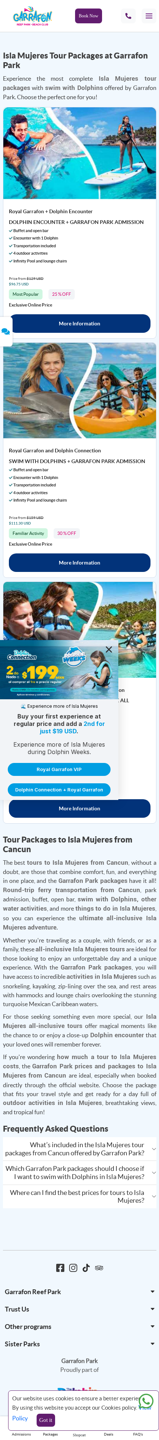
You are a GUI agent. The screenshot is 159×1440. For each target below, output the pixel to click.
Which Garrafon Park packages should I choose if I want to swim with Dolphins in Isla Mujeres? (75, 1173)
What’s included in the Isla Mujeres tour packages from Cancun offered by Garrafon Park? (74, 1149)
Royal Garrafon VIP (59, 769)
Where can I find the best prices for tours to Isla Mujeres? (77, 1197)
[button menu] (149, 16)
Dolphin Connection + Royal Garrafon (59, 790)
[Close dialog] (108, 649)
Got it (45, 1420)
